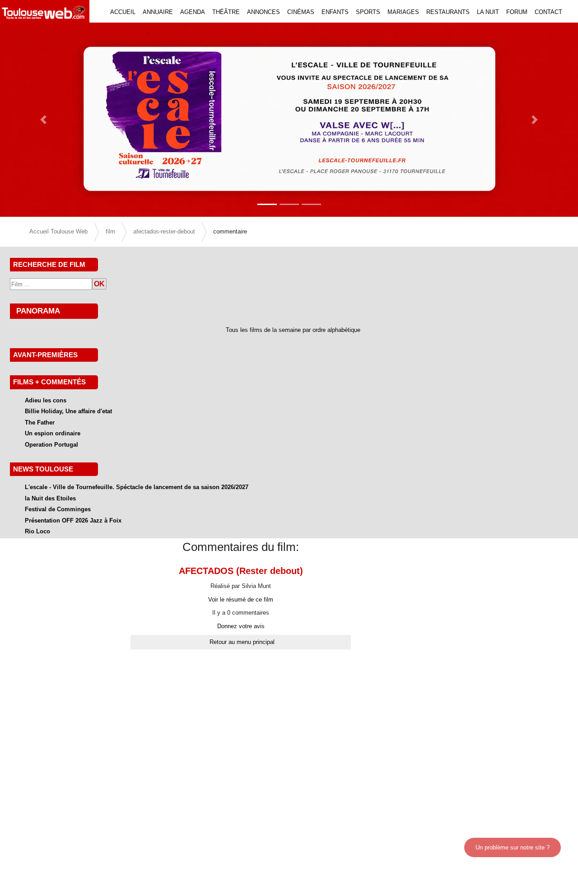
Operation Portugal (51, 444)
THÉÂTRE (226, 12)
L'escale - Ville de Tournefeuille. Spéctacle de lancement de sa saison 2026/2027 (136, 487)
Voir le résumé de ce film (240, 599)
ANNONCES (263, 12)
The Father (40, 422)
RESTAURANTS (448, 12)
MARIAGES (403, 12)
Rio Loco (37, 531)
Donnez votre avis (241, 626)
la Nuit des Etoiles (50, 498)
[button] (43, 120)
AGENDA (192, 12)
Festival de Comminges (58, 509)
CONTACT (548, 12)
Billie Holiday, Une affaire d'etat (68, 411)
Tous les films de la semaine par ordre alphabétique (293, 330)
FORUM (516, 12)
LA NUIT (488, 12)
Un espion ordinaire (52, 433)
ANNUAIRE (158, 12)
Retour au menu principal (242, 642)
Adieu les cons (45, 400)
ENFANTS (335, 12)
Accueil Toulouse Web (58, 231)
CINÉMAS (300, 12)
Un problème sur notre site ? (512, 847)
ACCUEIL (122, 12)
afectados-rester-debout (164, 231)
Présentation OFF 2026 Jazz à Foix (73, 520)
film (110, 231)
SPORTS (368, 12)
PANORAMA (38, 310)
